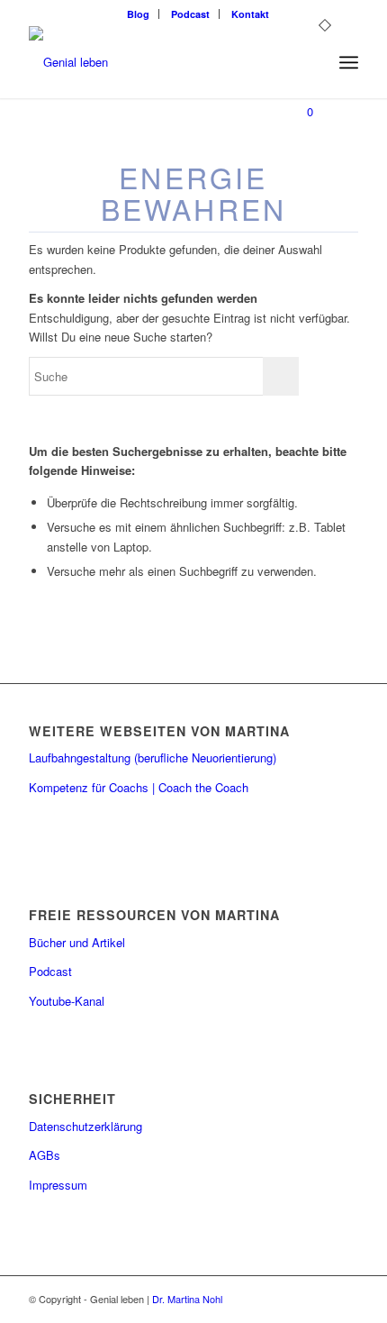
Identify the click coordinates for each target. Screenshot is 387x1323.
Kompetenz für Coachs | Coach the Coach (138, 787)
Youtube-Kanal (66, 1000)
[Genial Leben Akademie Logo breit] (160, 62)
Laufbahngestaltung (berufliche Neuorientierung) (152, 757)
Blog (138, 14)
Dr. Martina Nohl (187, 1298)
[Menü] (348, 62)
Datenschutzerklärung (85, 1126)
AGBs (44, 1154)
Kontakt (250, 14)
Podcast (190, 14)
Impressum (58, 1184)
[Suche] (309, 62)
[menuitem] (138, 14)
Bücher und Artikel (77, 942)
